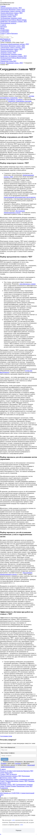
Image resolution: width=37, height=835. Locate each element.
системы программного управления (17, 96)
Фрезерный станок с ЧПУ (14, 63)
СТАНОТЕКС (4, 30)
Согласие (18, 763)
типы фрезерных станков (27, 284)
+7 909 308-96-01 (5, 40)
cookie (13, 820)
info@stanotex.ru (5, 39)
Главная (2, 63)
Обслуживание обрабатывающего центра (16, 573)
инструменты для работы (14, 99)
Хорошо (18, 830)
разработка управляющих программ (19, 101)
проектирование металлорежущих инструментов (20, 197)
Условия (3, 763)
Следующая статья (6, 736)
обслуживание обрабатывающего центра (14, 211)
